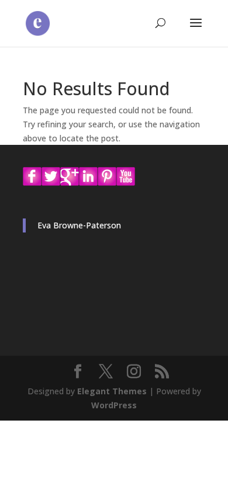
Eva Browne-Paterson (79, 225)
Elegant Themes (112, 391)
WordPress (114, 405)
